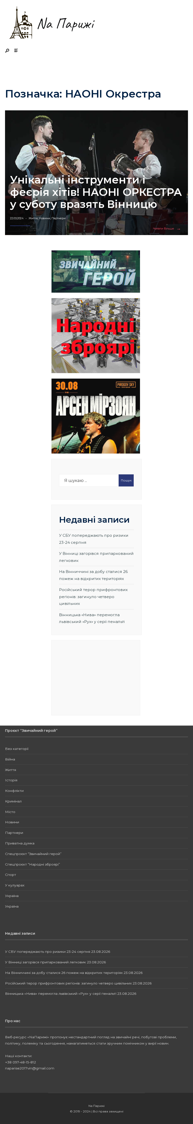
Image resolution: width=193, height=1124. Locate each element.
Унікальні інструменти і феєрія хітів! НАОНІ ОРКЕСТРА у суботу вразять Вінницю (96, 192)
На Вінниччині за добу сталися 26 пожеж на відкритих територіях (64, 973)
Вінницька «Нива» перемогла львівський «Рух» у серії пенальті (60, 994)
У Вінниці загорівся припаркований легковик (45, 962)
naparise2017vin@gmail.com (29, 1068)
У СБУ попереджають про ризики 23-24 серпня (47, 952)
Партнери (59, 218)
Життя (33, 218)
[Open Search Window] (7, 51)
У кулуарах (14, 885)
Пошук (126, 480)
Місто (10, 812)
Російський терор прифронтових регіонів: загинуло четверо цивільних (93, 596)
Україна (12, 896)
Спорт (10, 875)
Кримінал (13, 801)
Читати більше (168, 228)
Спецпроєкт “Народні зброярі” (32, 864)
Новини (44, 218)
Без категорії (16, 749)
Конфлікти (14, 791)
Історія (11, 780)
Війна (10, 759)
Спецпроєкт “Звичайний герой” (33, 854)
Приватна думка (19, 843)
